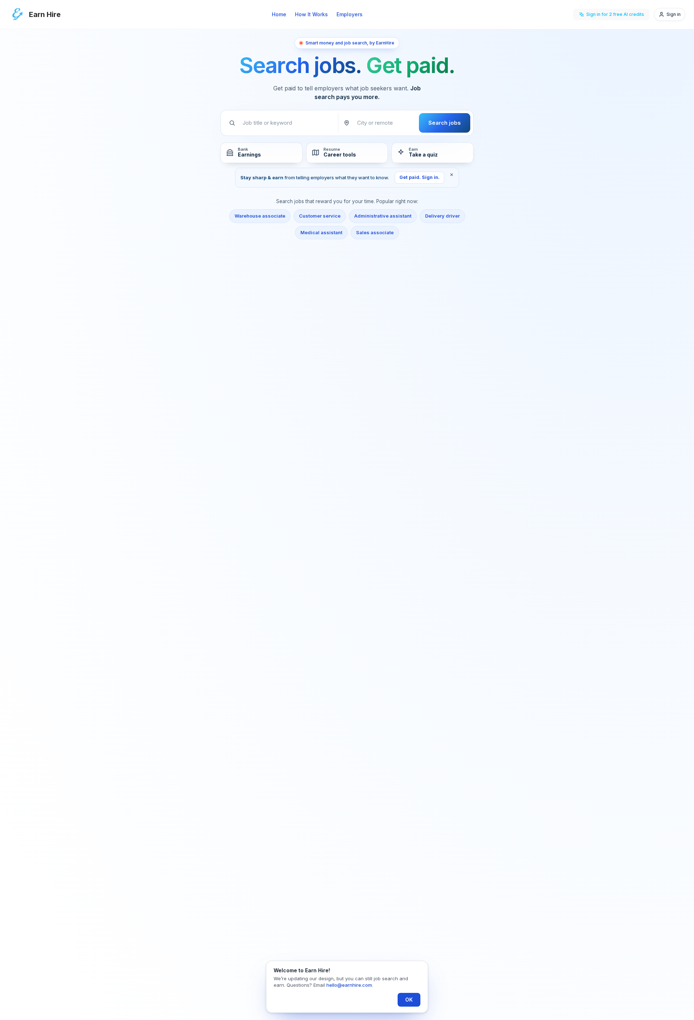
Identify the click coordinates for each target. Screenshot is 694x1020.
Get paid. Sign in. (419, 177)
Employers (350, 14)
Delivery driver (442, 216)
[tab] (261, 152)
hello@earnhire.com (349, 985)
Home (279, 14)
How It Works (311, 14)
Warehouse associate (260, 216)
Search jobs (444, 122)
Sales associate (375, 232)
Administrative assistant (382, 216)
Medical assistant (321, 232)
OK (409, 1000)
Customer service (319, 216)
